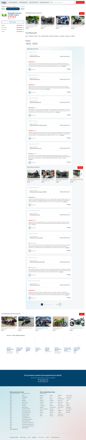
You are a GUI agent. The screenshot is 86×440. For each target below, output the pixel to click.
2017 (11, 405)
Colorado (42, 403)
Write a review (80, 2)
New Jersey (60, 400)
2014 (11, 408)
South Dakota (69, 397)
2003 (11, 427)
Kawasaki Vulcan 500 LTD (27, 419)
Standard (24, 400)
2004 (11, 425)
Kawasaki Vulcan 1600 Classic (28, 426)
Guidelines (34, 437)
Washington (68, 407)
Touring (23, 398)
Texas (67, 400)
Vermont (68, 403)
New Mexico (60, 402)
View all (81, 13)
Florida (41, 410)
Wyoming (68, 412)
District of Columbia (44, 408)
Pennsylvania (60, 414)
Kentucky (52, 400)
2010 (11, 415)
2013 (11, 410)
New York (60, 403)
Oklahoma (60, 410)
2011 (11, 414)
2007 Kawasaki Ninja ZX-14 (35, 102)
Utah (67, 402)
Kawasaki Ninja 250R (26, 410)
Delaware (42, 407)
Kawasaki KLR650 (25, 415)
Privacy (47, 437)
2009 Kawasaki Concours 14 (35, 148)
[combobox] (29, 43)
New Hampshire (61, 398)
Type (3, 8)
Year (22, 8)
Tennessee (68, 398)
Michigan (51, 408)
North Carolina (61, 405)
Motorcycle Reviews (13, 2)
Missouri (51, 414)
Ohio (59, 408)
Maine (51, 403)
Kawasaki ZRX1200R (26, 421)
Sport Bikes (24, 403)
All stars (34, 43)
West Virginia (69, 408)
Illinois (41, 415)
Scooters (24, 405)
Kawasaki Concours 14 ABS (12, 8)
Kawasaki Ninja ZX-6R (26, 412)
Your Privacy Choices (55, 437)
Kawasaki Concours (26, 414)
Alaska (41, 397)
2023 (11, 395)
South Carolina (69, 395)
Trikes (23, 395)
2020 (11, 400)
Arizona (41, 398)
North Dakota (60, 407)
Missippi (51, 412)
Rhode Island (60, 415)
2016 (11, 407)
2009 (11, 417)
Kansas (51, 398)
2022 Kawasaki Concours (35, 79)
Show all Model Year (14, 429)
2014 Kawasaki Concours (35, 214)
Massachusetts (53, 407)
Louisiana (51, 402)
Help (29, 437)
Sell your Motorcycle (33, 2)
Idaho (41, 414)
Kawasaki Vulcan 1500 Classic (28, 422)
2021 (11, 398)
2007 (11, 420)
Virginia (67, 405)
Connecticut (42, 405)
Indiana (51, 395)
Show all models (25, 427)
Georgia (41, 412)
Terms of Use (41, 437)
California (42, 402)
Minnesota (52, 410)
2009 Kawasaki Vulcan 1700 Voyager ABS (38, 125)
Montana (51, 415)
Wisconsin (68, 410)
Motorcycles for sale (44, 2)
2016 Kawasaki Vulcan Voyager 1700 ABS (38, 191)
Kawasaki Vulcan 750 (26, 417)
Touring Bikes (24, 397)
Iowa (51, 397)
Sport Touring (25, 402)
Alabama (41, 395)
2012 (11, 412)
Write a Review (43, 380)
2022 (11, 397)
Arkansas (42, 400)
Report (69, 68)
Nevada (59, 397)
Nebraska (60, 395)
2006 (11, 422)
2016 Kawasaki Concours (35, 56)
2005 (11, 424)
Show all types (25, 407)
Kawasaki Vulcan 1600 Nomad (28, 424)
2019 (11, 402)
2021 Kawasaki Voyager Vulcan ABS (37, 261)
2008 (11, 419)
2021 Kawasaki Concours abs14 (36, 237)
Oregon (59, 412)
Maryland (51, 405)
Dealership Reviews (23, 2)
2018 (11, 403)
